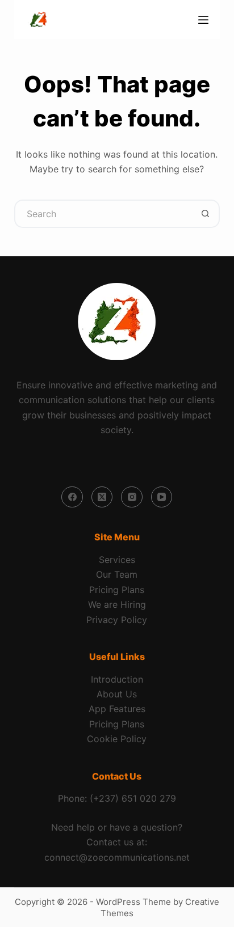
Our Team (116, 574)
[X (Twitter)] (102, 497)
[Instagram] (132, 497)
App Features (117, 708)
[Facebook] (72, 497)
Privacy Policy (116, 619)
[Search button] (205, 214)
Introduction (117, 679)
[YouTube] (162, 497)
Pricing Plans (116, 589)
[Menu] (203, 20)
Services (117, 559)
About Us (117, 694)
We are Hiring (117, 604)
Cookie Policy (117, 738)
